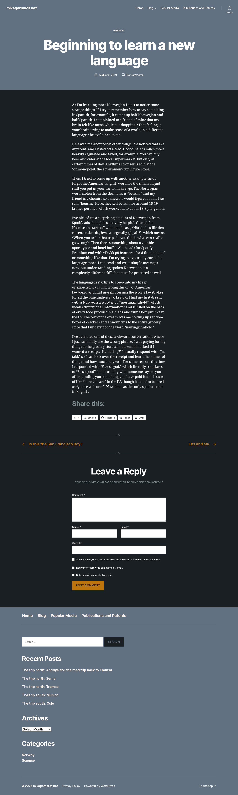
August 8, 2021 (108, 74)
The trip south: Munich (40, 695)
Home (139, 8)
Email (125, 527)
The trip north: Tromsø (40, 687)
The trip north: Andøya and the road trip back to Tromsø (67, 670)
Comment (78, 495)
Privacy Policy (71, 786)
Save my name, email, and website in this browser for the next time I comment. (117, 559)
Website (76, 543)
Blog (150, 8)
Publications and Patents (199, 8)
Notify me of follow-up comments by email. (99, 567)
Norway (119, 30)
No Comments (134, 74)
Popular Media (169, 8)
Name (76, 527)
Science (28, 760)
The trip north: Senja (38, 678)
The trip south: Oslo (38, 703)
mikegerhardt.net (21, 8)
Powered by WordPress (99, 786)
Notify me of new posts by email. (94, 575)
